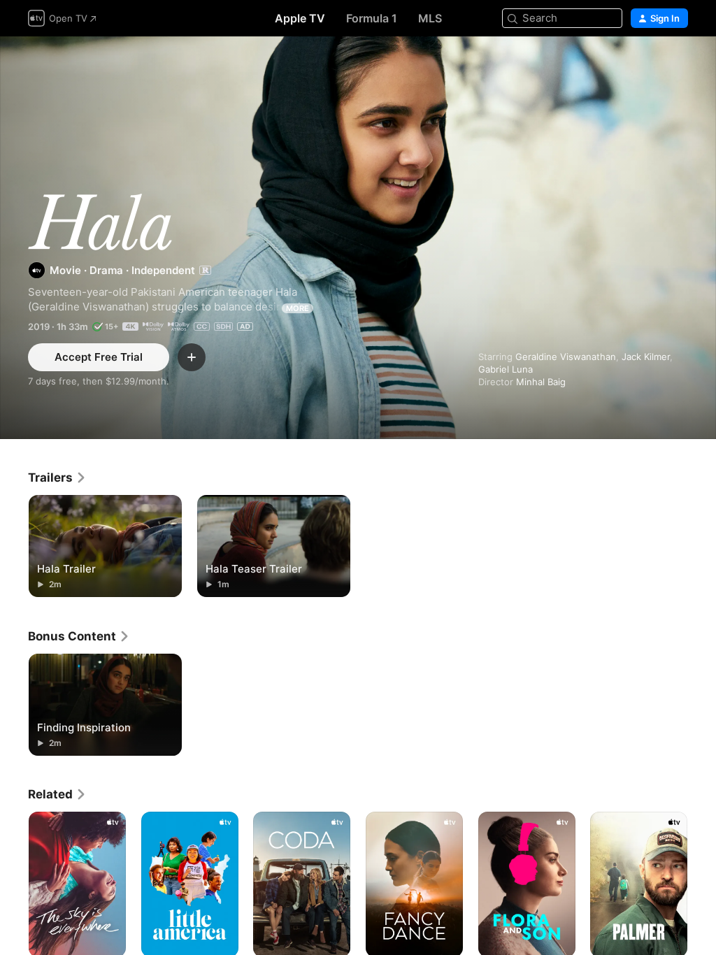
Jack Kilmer (646, 356)
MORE (297, 308)
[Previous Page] (14, 884)
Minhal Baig (541, 381)
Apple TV (300, 18)
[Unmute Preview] (678, 64)
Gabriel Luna (505, 369)
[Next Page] (702, 884)
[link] (57, 477)
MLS (430, 18)
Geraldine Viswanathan (565, 356)
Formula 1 (371, 18)
